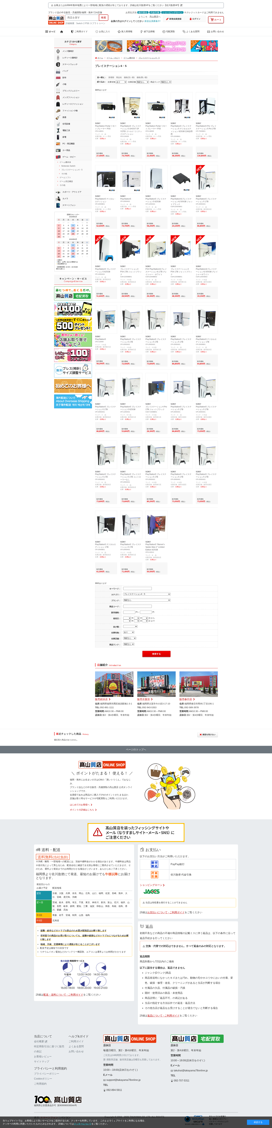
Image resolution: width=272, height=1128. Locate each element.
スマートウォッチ (70, 64)
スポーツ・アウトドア (71, 192)
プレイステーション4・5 (149, 58)
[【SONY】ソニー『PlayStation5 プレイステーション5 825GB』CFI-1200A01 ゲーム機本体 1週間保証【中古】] (156, 168)
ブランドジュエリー (70, 91)
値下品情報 (149, 31)
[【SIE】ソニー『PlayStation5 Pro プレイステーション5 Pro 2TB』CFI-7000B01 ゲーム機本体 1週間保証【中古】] (206, 95)
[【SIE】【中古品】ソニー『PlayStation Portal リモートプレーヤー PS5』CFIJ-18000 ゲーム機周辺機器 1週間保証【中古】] (156, 95)
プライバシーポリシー (46, 1073)
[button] (101, 46)
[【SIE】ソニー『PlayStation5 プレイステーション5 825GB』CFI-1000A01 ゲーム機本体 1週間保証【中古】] (106, 238)
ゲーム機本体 (129, 58)
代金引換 (154, 12)
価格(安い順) (129, 77)
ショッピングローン (172, 12)
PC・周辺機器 (68, 144)
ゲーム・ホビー (113, 58)
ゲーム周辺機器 (66, 181)
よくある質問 (192, 31)
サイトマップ (41, 1061)
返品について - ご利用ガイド (163, 1015)
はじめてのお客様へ (80, 804)
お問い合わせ (217, 31)
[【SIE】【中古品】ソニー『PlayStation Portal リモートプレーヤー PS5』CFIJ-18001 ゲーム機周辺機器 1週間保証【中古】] (106, 95)
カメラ (65, 199)
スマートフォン (69, 205)
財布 (64, 77)
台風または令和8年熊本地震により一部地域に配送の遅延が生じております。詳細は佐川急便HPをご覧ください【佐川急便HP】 (117, 5)
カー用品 (66, 150)
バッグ (65, 71)
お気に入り (104, 31)
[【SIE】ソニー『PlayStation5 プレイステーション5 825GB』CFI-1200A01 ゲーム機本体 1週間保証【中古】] (131, 376)
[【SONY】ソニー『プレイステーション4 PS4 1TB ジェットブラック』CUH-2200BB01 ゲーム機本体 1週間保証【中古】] (131, 238)
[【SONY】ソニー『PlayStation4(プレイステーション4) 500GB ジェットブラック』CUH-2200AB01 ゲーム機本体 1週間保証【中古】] (181, 168)
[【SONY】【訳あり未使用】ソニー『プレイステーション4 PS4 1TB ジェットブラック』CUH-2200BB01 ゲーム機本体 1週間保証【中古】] (181, 238)
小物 (64, 84)
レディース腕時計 (70, 58)
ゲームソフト (65, 177)
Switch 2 (80, 23)
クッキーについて (82, 1123)
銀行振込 (143, 12)
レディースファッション (72, 104)
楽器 (64, 117)
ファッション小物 (70, 111)
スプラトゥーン (97, 23)
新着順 (111, 77)
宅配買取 (170, 31)
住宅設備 (66, 124)
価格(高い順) (142, 77)
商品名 (119, 77)
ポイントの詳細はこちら (82, 809)
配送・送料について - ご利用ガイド (63, 994)
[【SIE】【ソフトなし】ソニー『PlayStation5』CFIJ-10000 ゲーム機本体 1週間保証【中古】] (106, 308)
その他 (64, 174)
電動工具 (66, 130)
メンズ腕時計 (68, 51)
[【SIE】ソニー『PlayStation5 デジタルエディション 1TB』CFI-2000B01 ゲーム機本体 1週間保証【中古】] (206, 308)
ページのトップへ (136, 749)
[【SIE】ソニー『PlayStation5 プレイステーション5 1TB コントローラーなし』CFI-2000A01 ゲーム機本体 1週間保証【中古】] (131, 443)
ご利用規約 (40, 1083)
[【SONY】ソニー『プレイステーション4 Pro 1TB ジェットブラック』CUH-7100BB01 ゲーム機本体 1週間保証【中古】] (156, 376)
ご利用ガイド (81, 31)
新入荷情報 (126, 31)
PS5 (87, 23)
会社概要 (39, 1041)
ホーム (100, 58)
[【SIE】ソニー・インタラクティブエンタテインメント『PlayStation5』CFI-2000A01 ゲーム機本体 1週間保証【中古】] (131, 168)
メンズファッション (70, 97)
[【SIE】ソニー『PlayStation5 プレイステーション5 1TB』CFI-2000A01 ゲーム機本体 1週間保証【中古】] (206, 168)
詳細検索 (70, 23)
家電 (64, 137)
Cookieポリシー (43, 1078)
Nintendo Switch (68, 166)
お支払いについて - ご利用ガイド (166, 912)
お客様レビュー (43, 1056)
